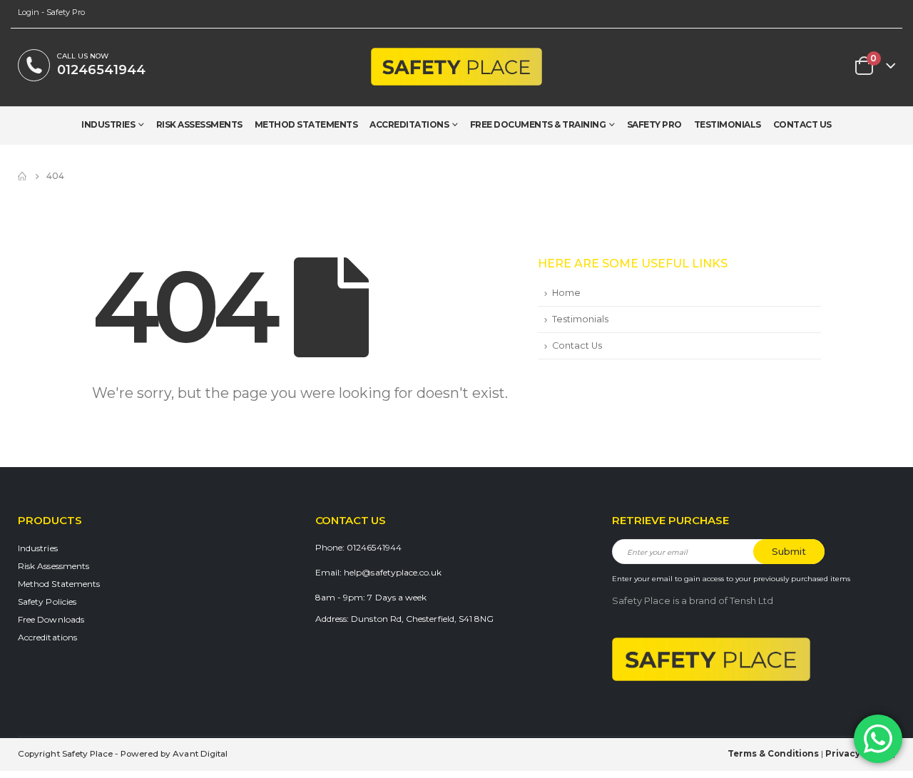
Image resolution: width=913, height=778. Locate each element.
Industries (108, 125)
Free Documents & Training (538, 125)
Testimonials (727, 125)
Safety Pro (654, 125)
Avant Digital (200, 754)
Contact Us (802, 125)
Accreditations (409, 125)
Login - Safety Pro (51, 12)
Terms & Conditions (773, 754)
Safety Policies (47, 601)
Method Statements (306, 125)
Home (566, 292)
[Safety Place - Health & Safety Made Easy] (456, 67)
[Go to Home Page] (22, 176)
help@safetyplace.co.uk (393, 572)
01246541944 (101, 70)
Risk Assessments (199, 125)
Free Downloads (51, 619)
